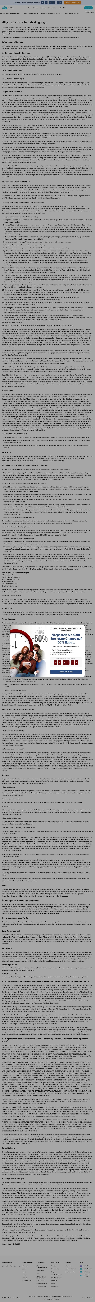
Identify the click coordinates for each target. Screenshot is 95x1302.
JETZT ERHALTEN (66, 672)
